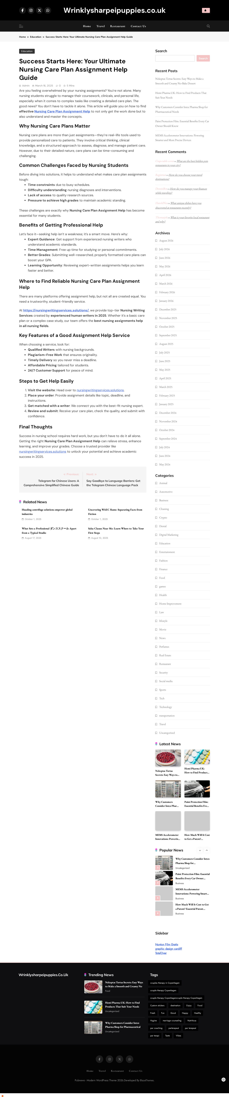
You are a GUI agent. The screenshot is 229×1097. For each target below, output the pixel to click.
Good (173, 1013)
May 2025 (164, 370)
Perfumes (164, 647)
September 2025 (168, 335)
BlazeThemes (147, 1080)
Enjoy (188, 1005)
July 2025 (164, 352)
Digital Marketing (168, 535)
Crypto (163, 517)
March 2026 (165, 283)
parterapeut (174, 1028)
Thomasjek (161, 217)
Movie (162, 629)
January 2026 (166, 301)
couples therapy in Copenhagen (164, 983)
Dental (163, 526)
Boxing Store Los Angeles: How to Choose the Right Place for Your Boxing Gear (192, 910)
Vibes (178, 1035)
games (162, 586)
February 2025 (167, 395)
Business (163, 500)
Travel (100, 26)
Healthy (197, 1013)
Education (27, 51)
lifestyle (163, 621)
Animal (163, 483)
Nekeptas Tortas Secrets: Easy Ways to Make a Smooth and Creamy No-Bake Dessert (124, 986)
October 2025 (166, 326)
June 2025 (164, 361)
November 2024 (168, 421)
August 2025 (166, 344)
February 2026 (167, 292)
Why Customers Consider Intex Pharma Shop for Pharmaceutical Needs (122, 1026)
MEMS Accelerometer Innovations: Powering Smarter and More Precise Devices (192, 880)
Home (87, 26)
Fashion (163, 560)
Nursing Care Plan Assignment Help (62, 111)
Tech (161, 698)
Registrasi (160, 175)
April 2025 (165, 378)
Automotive (165, 492)
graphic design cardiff (168, 949)
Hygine (153, 1020)
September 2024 (168, 438)
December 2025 (167, 309)
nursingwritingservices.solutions (100, 390)
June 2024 (164, 456)
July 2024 (164, 447)
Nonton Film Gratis (166, 944)
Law (161, 612)
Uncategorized (167, 733)
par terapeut (190, 1028)
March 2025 (165, 387)
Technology (165, 707)
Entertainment (167, 552)
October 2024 (166, 430)
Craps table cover (164, 161)
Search (161, 51)
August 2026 (166, 240)
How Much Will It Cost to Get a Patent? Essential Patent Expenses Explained (192, 895)
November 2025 (168, 318)
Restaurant (117, 26)
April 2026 (165, 275)
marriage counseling (172, 1020)
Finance (163, 569)
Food (162, 578)
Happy (185, 1013)
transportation (167, 715)
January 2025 (166, 404)
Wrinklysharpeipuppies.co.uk (115, 10)
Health (163, 595)
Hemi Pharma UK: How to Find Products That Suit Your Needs (196, 772)
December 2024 (167, 413)
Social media (165, 681)
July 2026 (164, 249)
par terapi (154, 1035)
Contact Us (138, 26)
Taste (167, 1035)
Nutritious (191, 1020)
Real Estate (165, 655)
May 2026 (164, 266)
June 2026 (164, 258)
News (162, 638)
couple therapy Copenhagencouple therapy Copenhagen (176, 998)
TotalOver (161, 953)
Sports (162, 690)
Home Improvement (170, 603)
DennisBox (161, 189)
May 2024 (164, 464)
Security (163, 672)
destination (175, 1005)
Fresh (152, 1013)
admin (26, 85)
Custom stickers (157, 1005)
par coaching (156, 1028)
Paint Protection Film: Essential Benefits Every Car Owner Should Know (196, 807)
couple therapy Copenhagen (163, 990)
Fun (162, 1013)
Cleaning (164, 509)
